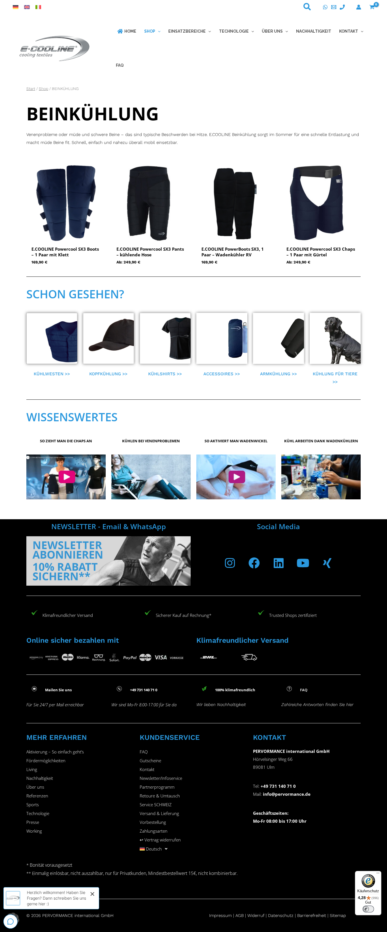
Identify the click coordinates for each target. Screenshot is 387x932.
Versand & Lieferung (159, 813)
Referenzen (37, 796)
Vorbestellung (153, 822)
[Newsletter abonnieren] (108, 561)
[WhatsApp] (325, 7)
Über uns (35, 787)
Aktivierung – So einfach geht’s (55, 752)
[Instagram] (230, 563)
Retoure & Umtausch (160, 796)
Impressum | (222, 915)
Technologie (37, 813)
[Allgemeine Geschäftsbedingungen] (246, 915)
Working (34, 831)
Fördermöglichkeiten (45, 760)
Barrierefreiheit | (312, 915)
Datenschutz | (282, 915)
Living (31, 769)
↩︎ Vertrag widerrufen (160, 840)
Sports (32, 804)
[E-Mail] (333, 7)
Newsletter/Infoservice (161, 778)
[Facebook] (254, 563)
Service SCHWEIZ (156, 804)
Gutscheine (150, 760)
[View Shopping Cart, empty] (372, 7)
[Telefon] (342, 7)
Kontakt (147, 769)
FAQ (144, 752)
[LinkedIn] (278, 563)
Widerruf (255, 915)
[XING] (327, 563)
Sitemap (338, 915)
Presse (32, 822)
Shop (43, 88)
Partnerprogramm (157, 787)
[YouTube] (303, 563)
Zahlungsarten (153, 831)
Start (30, 88)
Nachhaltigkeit (39, 778)
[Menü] (378, 874)
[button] (307, 8)
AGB (239, 915)
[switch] (368, 909)
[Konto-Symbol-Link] (358, 7)
